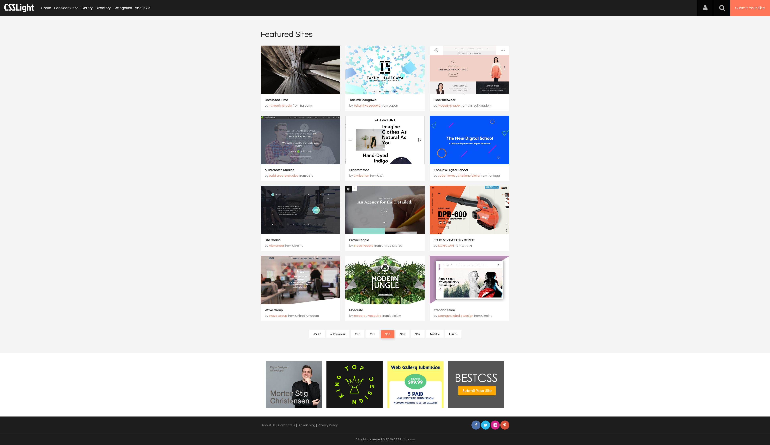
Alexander (276, 245)
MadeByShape (449, 105)
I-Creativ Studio (280, 105)
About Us (142, 8)
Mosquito (356, 310)
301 (402, 334)
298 (357, 334)
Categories (122, 8)
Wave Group (274, 310)
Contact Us (286, 425)
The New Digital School (451, 170)
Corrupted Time (276, 100)
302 (417, 334)
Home (46, 8)
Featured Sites (66, 8)
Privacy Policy (328, 425)
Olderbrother (359, 170)
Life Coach (273, 240)
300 (387, 334)
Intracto (360, 315)
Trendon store (444, 310)
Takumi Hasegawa (362, 100)
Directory (103, 8)
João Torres (447, 175)
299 (372, 334)
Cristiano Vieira (469, 175)
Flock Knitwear (444, 100)
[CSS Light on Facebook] (475, 425)
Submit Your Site (750, 8)
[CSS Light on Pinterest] (504, 425)
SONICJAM (446, 245)
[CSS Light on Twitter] (485, 425)
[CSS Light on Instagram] (495, 425)
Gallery (87, 8)
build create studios (279, 170)
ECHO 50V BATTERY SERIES (454, 240)
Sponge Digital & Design (455, 315)
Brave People (359, 240)
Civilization (361, 175)
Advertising (306, 425)
